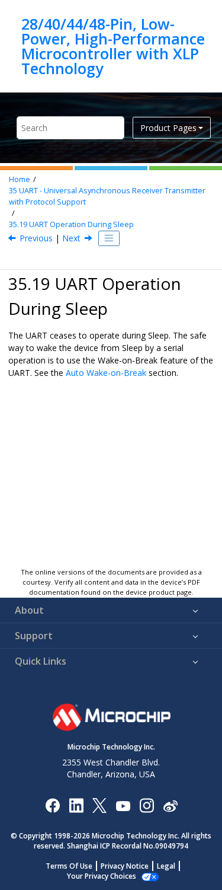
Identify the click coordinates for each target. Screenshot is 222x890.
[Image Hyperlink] (122, 805)
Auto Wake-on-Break (106, 372)
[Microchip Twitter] (99, 805)
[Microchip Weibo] (170, 805)
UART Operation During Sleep (71, 224)
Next (71, 238)
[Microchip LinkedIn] (76, 805)
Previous (36, 238)
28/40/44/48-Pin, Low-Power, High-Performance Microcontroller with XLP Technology (113, 46)
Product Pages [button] (168, 127)
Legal (166, 866)
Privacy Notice (125, 866)
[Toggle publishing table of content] (109, 238)
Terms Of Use (69, 866)
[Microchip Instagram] (146, 805)
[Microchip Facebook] (52, 805)
